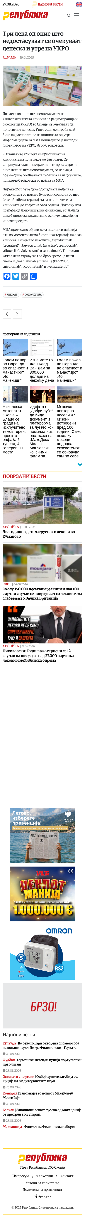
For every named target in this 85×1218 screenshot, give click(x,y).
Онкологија (33, 295)
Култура (9, 1043)
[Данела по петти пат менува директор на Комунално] (17, 314)
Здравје (9, 57)
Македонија (12, 1126)
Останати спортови (18, 1076)
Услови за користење (42, 1183)
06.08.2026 (21, 584)
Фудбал (9, 1060)
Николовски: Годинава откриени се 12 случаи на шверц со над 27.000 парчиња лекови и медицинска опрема (38, 655)
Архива (43, 1196)
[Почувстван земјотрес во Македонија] (7, 314)
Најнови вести (19, 1034)
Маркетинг (44, 1176)
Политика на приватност (42, 1189)
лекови (12, 295)
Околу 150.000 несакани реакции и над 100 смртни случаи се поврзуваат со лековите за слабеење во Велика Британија (42, 593)
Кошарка (10, 1093)
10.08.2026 (28, 527)
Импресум (20, 1176)
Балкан (8, 1110)
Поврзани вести (24, 476)
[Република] (25, 15)
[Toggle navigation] (76, 15)
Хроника (11, 527)
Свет (7, 584)
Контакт (66, 1176)
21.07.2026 (28, 646)
